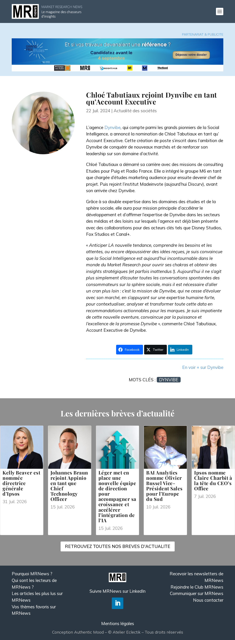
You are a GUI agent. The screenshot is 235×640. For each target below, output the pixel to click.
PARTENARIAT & (195, 34)
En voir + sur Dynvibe (202, 367)
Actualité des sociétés (135, 110)
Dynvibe (112, 127)
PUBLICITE (215, 34)
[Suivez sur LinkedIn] (117, 603)
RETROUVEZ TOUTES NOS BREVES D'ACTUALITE (117, 546)
